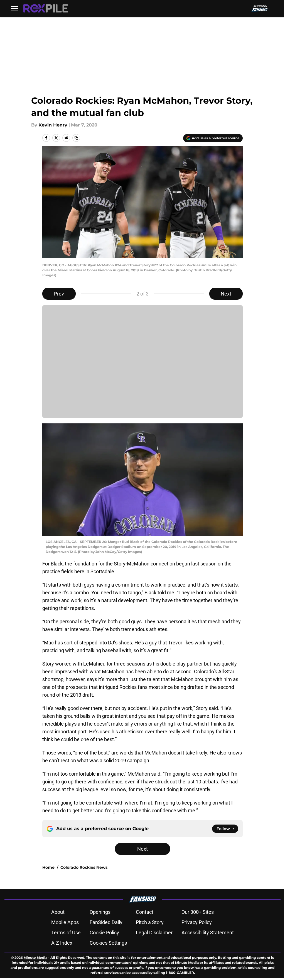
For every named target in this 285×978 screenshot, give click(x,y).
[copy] (76, 138)
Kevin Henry (52, 125)
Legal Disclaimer (154, 932)
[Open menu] (14, 8)
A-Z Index (61, 943)
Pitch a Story (150, 922)
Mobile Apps (65, 922)
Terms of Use (66, 932)
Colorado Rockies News (83, 867)
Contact (144, 912)
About (58, 912)
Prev (59, 294)
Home (48, 867)
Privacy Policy (196, 922)
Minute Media (35, 957)
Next (226, 294)
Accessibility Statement (207, 932)
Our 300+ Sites (197, 912)
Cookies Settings (108, 943)
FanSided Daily (106, 922)
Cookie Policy (104, 932)
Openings (100, 912)
